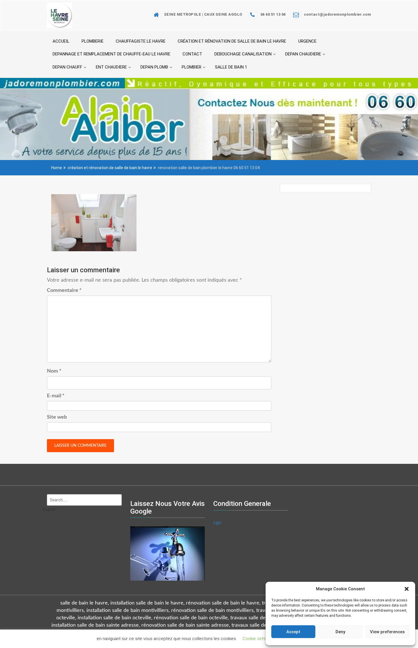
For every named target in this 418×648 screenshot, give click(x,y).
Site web (57, 417)
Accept (293, 631)
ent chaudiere (111, 67)
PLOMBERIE (93, 41)
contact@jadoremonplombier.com (337, 14)
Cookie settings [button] (257, 638)
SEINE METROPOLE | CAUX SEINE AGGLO (203, 14)
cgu (217, 522)
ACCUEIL (61, 41)
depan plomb (154, 67)
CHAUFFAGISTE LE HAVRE (140, 41)
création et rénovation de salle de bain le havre (232, 41)
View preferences (387, 631)
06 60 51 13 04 (273, 14)
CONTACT (192, 54)
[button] (406, 589)
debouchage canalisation (243, 54)
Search (48, 509)
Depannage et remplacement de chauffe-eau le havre (111, 54)
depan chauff (67, 67)
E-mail (56, 395)
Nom (54, 371)
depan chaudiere (303, 54)
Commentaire (64, 290)
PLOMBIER (191, 67)
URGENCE (307, 41)
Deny (340, 631)
